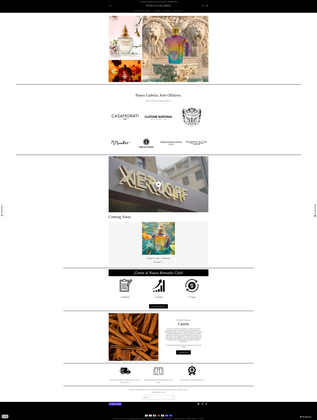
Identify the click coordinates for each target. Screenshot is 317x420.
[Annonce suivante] (208, 1)
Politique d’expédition (191, 418)
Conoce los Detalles (158, 306)
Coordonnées (201, 418)
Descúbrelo (157, 262)
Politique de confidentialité (166, 418)
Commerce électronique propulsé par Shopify (133, 418)
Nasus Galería (120, 418)
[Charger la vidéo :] (158, 184)
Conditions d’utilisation (179, 418)
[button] (111, 6)
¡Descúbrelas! (183, 352)
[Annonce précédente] (109, 1)
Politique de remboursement (152, 418)
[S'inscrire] (173, 397)
